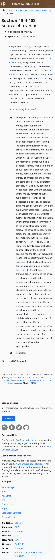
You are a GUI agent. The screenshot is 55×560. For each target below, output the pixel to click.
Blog (4, 491)
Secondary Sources (11, 512)
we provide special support (31, 463)
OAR (16, 544)
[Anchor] (31, 102)
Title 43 (18, 10)
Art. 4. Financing (43, 10)
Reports (6, 508)
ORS (22, 544)
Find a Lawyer (8, 487)
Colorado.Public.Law (25, 4)
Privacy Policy (8, 517)
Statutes (18, 531)
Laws (16, 539)
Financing (29, 10)
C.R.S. (9, 10)
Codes (17, 522)
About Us (6, 495)
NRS (16, 535)
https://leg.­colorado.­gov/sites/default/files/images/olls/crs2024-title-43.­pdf (27, 380)
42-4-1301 (43, 78)
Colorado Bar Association (18, 440)
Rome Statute (21, 552)
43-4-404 (28, 241)
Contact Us (7, 504)
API (3, 500)
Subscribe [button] (8, 418)
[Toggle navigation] (49, 4)
